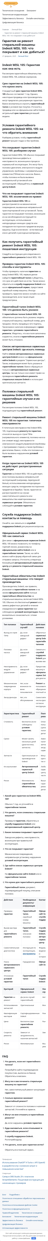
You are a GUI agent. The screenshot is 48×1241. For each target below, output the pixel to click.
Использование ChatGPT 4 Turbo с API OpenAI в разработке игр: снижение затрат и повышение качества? (23, 1164)
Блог (4, 1194)
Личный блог (17, 29)
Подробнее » (14, 1194)
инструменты (29, 954)
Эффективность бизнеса (13, 18)
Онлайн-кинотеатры (35, 18)
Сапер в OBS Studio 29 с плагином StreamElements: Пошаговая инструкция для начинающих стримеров (23, 1178)
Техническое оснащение (13, 10)
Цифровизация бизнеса (13, 22)
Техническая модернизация (14, 14)
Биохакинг (31, 10)
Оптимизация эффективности (15, 1228)
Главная (5, 29)
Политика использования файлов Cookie (19, 1205)
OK (34, 1238)
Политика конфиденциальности (16, 1209)
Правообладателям (10, 1213)
